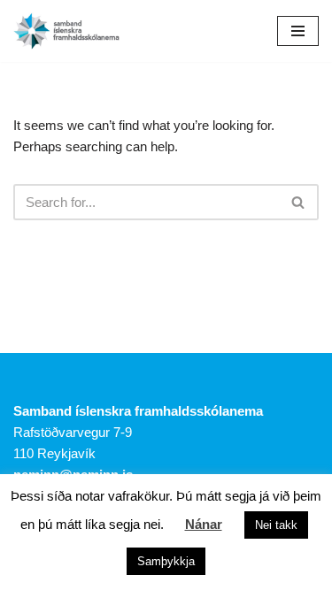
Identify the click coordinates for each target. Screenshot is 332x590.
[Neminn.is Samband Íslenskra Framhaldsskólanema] (66, 31)
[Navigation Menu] (298, 31)
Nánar (203, 524)
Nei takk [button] (276, 525)
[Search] (299, 202)
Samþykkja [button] (166, 561)
